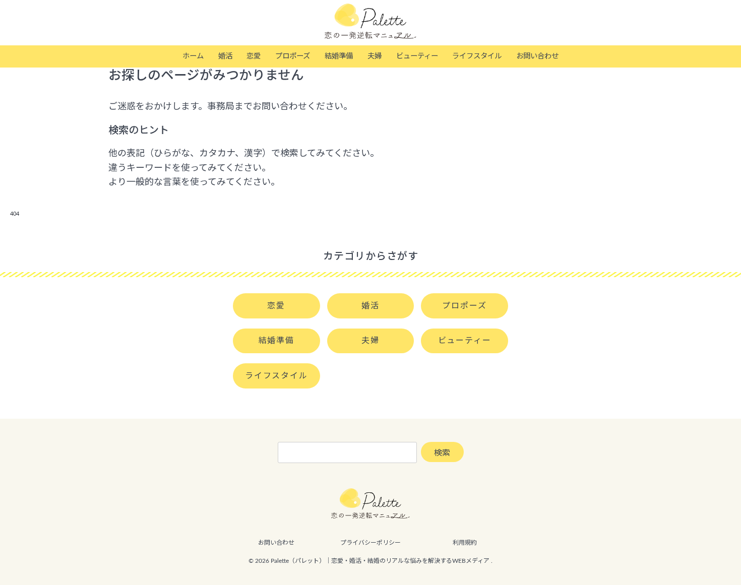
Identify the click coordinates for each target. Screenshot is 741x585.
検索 (442, 453)
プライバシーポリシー (370, 543)
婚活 (225, 56)
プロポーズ (292, 56)
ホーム (193, 56)
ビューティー (417, 56)
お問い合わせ (537, 56)
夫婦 (374, 56)
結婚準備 (339, 56)
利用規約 (465, 543)
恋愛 (253, 56)
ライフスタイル (477, 56)
